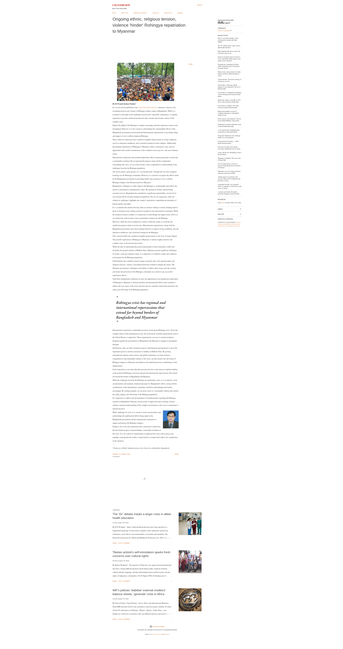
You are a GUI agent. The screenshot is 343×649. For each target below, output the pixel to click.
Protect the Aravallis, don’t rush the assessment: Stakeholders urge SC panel (229, 148)
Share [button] (190, 64)
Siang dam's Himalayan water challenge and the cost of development (229, 136)
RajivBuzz (180, 13)
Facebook (159, 634)
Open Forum (124, 13)
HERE (223, 203)
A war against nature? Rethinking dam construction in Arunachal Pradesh (228, 131)
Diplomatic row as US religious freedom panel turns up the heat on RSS (229, 172)
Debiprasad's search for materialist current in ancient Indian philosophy (229, 125)
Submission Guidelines (140, 13)
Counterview (121, 5)
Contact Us (155, 13)
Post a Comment (124, 543)
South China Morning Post (147, 107)
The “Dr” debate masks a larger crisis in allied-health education (229, 46)
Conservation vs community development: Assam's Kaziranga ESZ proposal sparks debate (229, 94)
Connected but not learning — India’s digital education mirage (228, 142)
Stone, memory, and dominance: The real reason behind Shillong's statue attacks (229, 120)
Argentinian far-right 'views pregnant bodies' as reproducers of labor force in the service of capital (230, 186)
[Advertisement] (157, 48)
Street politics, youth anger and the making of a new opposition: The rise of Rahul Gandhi (229, 87)
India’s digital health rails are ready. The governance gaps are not (229, 52)
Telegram (166, 634)
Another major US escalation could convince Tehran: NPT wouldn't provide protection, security (229, 179)
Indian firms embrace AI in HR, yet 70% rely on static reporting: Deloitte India (229, 101)
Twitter (154, 634)
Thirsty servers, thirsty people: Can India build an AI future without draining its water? (229, 74)
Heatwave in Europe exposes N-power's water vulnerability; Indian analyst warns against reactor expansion (229, 59)
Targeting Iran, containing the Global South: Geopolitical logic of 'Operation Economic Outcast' (229, 66)
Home (114, 13)
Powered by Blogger (158, 626)
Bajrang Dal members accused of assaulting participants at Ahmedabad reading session (228, 113)
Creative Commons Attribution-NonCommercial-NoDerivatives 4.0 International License (229, 224)
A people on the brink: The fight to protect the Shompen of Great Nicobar (228, 193)
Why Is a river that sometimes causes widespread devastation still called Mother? (228, 40)
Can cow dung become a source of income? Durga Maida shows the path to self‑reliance (229, 165)
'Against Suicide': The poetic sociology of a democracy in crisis (229, 80)
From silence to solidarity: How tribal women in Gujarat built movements (228, 106)
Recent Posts (168, 13)
